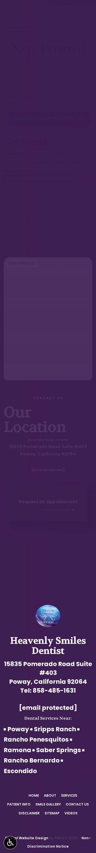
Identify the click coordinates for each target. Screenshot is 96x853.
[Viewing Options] (10, 842)
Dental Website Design (26, 838)
